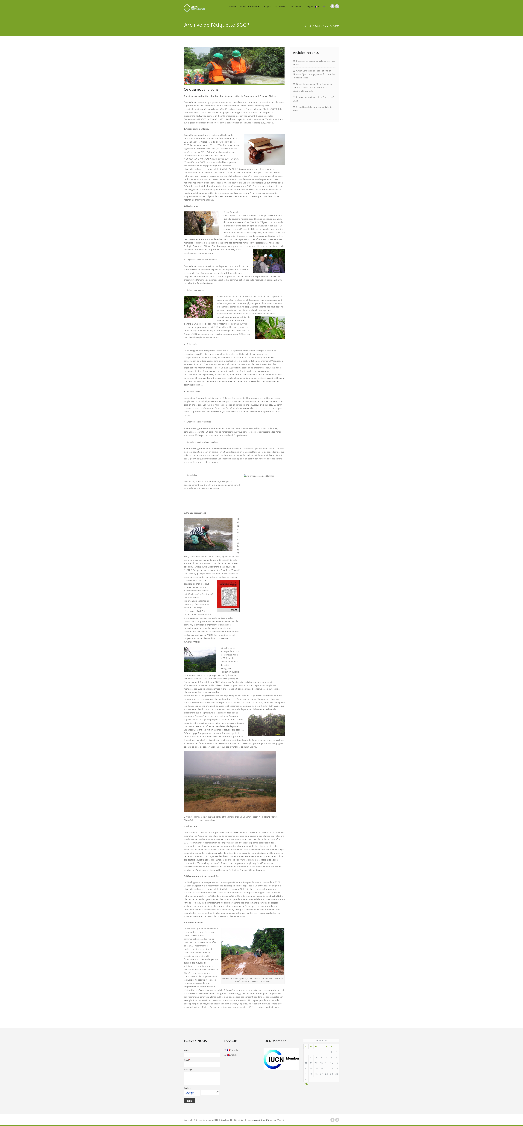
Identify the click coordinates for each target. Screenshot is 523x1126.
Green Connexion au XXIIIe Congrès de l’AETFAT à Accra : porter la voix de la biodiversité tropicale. (312, 87)
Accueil (232, 6)
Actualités (280, 6)
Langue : (310, 6)
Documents (295, 6)
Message (188, 1069)
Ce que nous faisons (201, 89)
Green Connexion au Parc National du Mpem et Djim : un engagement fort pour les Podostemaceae (314, 74)
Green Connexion (249, 6)
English (233, 1054)
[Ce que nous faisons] (234, 66)
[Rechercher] (324, 6)
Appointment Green (263, 1119)
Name (187, 1050)
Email (187, 1060)
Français (234, 1050)
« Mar (306, 1083)
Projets (267, 6)
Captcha (188, 1088)
